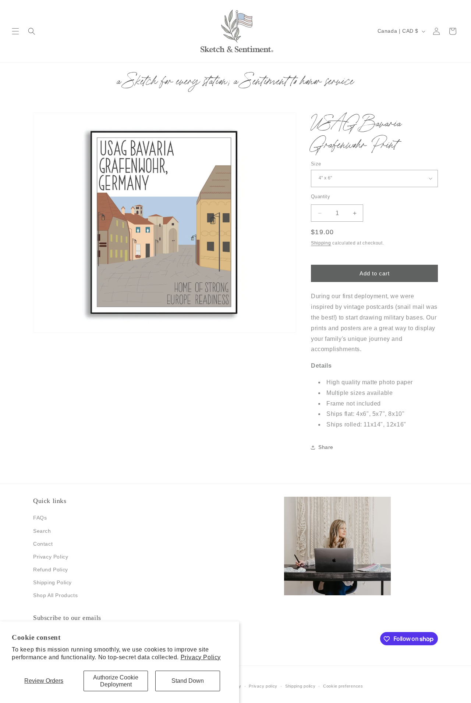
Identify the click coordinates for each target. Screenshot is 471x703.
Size (316, 164)
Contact (43, 544)
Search (42, 531)
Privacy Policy (201, 657)
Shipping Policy (52, 583)
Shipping (321, 243)
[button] (15, 31)
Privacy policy (263, 686)
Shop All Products (55, 596)
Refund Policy (50, 569)
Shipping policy (300, 686)
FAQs (40, 518)
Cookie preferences (343, 686)
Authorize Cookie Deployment (115, 681)
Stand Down (187, 681)
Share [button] (325, 447)
